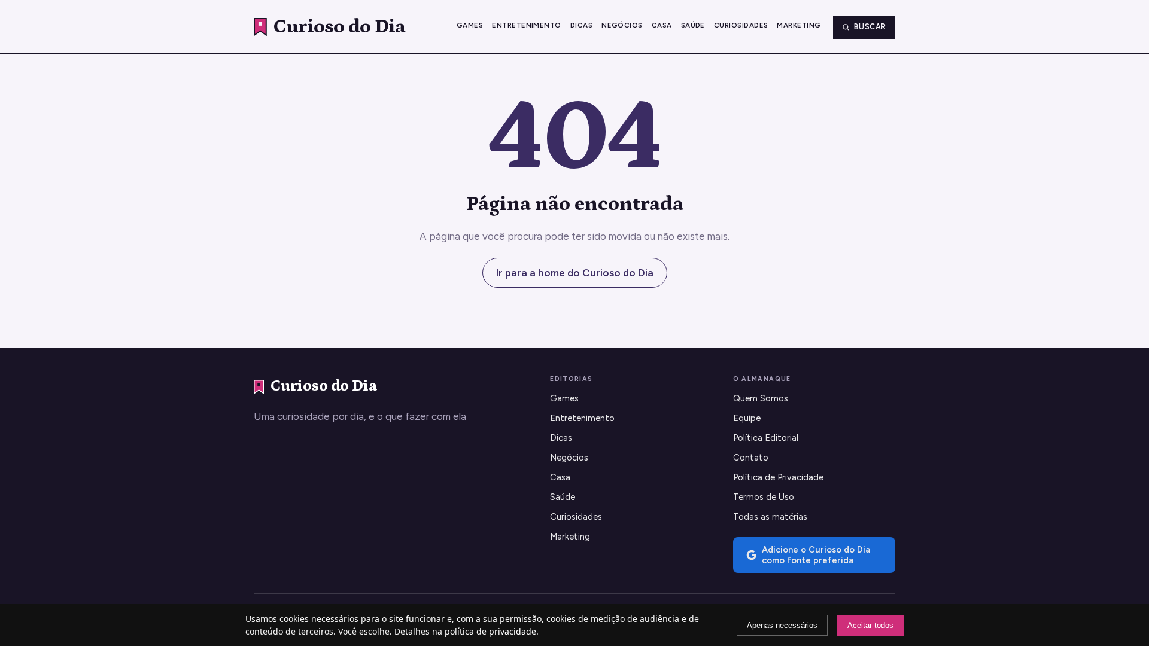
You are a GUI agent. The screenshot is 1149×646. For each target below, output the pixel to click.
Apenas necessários (782, 625)
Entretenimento (526, 25)
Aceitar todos (870, 625)
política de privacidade (490, 631)
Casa (662, 25)
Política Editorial (765, 437)
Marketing (798, 25)
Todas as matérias (770, 516)
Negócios (622, 25)
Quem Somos (760, 398)
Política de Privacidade (778, 477)
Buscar (870, 26)
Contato (750, 457)
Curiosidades (741, 25)
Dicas (581, 25)
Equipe (747, 418)
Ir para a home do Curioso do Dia (574, 273)
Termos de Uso (763, 497)
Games (470, 25)
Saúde (693, 25)
